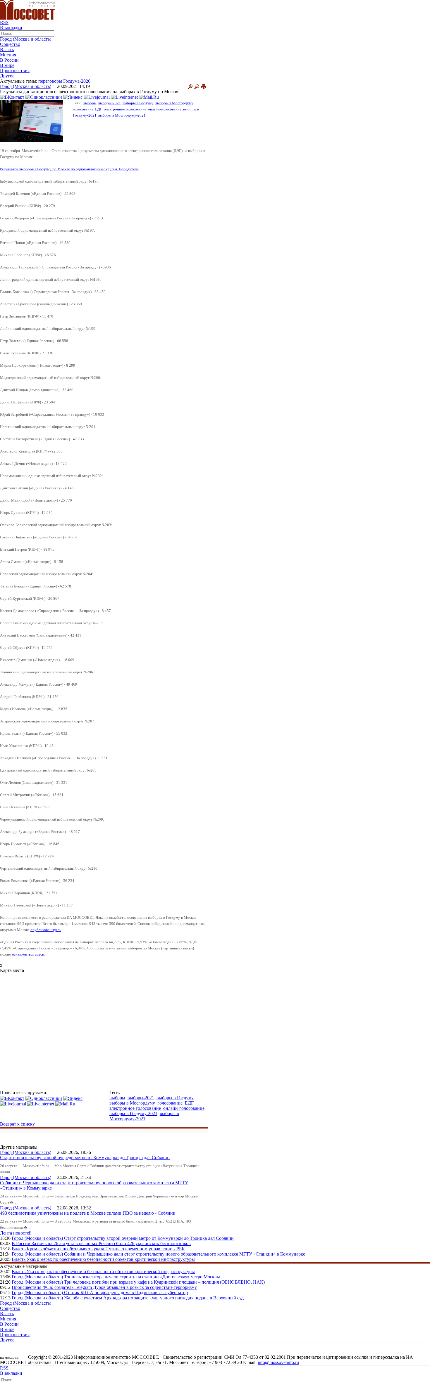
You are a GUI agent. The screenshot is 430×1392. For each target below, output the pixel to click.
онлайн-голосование (164, 109)
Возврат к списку (17, 1123)
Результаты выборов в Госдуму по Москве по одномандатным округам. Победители (69, 169)
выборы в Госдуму (138, 103)
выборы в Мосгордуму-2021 (122, 115)
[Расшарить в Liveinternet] (124, 96)
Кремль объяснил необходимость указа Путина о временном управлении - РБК (106, 1248)
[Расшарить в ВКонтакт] (12, 96)
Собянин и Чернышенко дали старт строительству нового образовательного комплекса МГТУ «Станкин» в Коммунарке (184, 1253)
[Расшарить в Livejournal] (97, 96)
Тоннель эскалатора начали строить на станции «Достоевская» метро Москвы (142, 1276)
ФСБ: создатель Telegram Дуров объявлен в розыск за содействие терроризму (119, 1287)
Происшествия (15, 70)
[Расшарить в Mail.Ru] (149, 96)
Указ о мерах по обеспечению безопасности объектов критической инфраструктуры (111, 1259)
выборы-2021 (109, 103)
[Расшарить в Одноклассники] (43, 96)
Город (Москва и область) (25, 39)
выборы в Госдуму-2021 (133, 1113)
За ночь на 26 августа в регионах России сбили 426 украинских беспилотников (111, 1243)
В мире (7, 65)
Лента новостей (16, 1232)
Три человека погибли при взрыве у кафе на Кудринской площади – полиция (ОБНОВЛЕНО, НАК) (164, 1282)
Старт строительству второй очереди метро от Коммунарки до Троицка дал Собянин (85, 1157)
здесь (56, 930)
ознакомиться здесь (28, 954)
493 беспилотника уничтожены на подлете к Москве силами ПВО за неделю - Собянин (88, 1213)
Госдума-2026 (76, 81)
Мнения (8, 54)
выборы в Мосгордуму (174, 103)
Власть (7, 49)
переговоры (50, 81)
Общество (10, 44)
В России (9, 60)
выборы (90, 103)
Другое (7, 75)
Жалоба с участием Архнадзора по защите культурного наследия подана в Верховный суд (154, 1297)
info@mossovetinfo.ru (278, 1362)
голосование (83, 109)
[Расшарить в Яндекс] (72, 96)
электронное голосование (125, 109)
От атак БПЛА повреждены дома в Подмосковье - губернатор (126, 1292)
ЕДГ (98, 109)
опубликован (40, 930)
